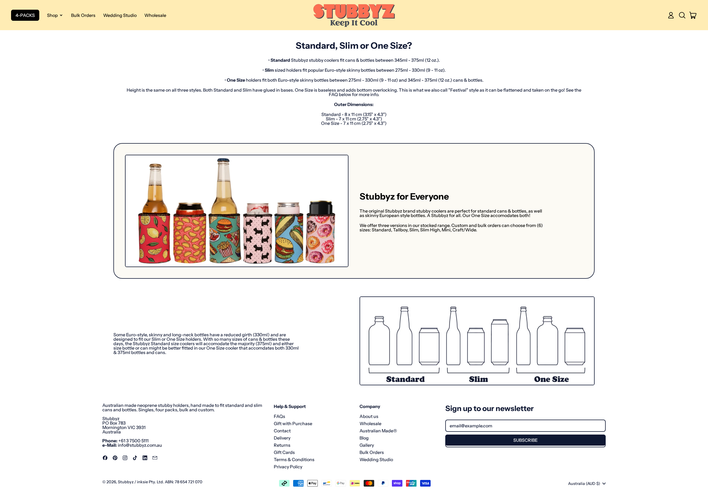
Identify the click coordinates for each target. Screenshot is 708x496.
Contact (282, 430)
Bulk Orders (83, 15)
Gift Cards (284, 452)
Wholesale (155, 15)
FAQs (279, 416)
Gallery (367, 445)
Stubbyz (126, 481)
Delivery (282, 438)
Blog (364, 438)
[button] (682, 15)
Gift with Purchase (293, 423)
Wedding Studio (120, 15)
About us (369, 416)
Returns (282, 445)
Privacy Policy (288, 466)
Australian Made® (378, 430)
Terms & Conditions (294, 459)
